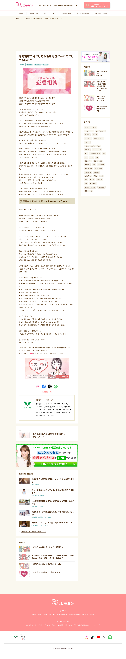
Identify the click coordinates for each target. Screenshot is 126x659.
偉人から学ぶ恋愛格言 (101, 13)
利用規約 (40, 625)
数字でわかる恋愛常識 (83, 13)
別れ (86, 153)
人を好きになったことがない (92, 146)
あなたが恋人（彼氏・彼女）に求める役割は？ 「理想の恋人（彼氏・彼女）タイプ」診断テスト (53, 556)
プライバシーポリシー (50, 625)
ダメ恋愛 (87, 135)
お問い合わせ (68, 625)
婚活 (54, 13)
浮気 (86, 179)
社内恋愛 (99, 179)
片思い (46, 64)
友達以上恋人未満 (95, 153)
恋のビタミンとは (31, 625)
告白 (86, 157)
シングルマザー (100, 131)
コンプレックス (89, 131)
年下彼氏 (87, 165)
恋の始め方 (101, 165)
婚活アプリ (88, 161)
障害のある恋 (47, 517)
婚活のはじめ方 (98, 161)
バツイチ (95, 135)
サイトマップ (96, 625)
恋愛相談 (21, 13)
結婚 (86, 183)
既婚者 (95, 176)
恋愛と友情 (34, 517)
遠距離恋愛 (101, 187)
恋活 (45, 13)
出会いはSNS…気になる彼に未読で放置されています (53, 522)
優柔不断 (87, 150)
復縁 (94, 165)
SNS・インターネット (37, 525)
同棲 (104, 153)
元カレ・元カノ (97, 150)
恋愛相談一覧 (46, 392)
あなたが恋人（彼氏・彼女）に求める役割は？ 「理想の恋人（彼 (101, 86)
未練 (102, 176)
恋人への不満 (35, 495)
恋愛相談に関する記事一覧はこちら (33, 532)
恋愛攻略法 (38, 64)
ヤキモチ (87, 142)
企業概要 (60, 625)
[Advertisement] (63, 35)
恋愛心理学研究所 (66, 13)
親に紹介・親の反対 (90, 187)
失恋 (33, 484)
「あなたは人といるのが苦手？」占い (47, 564)
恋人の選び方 (35, 506)
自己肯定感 (93, 183)
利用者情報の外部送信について (82, 625)
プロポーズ (88, 138)
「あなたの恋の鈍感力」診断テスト (46, 572)
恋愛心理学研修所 (62, 614)
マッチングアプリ (98, 138)
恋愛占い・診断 (34, 13)
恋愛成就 (30, 64)
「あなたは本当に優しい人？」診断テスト (48, 547)
